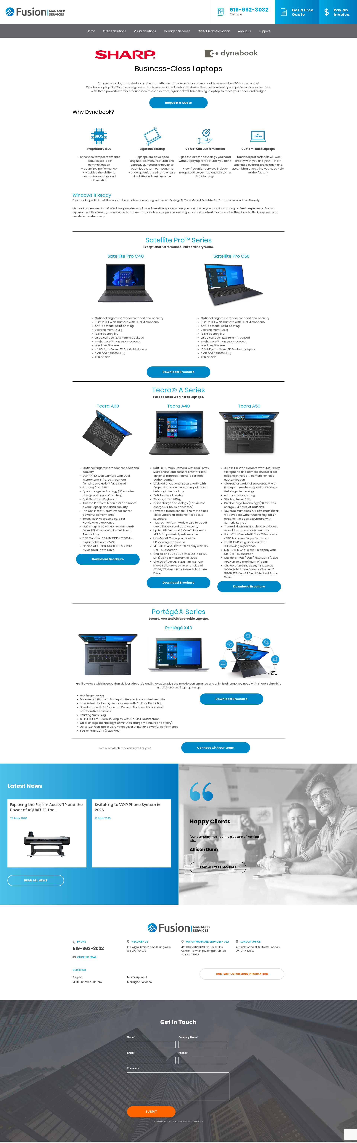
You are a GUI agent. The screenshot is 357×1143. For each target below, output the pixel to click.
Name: (130, 1037)
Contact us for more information (242, 974)
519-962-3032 (249, 12)
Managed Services (177, 31)
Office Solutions (114, 31)
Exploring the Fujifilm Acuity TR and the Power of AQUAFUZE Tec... (46, 807)
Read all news (35, 880)
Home (91, 31)
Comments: (133, 1068)
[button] (178, 102)
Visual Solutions (145, 31)
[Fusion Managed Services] (35, 12)
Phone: (182, 1052)
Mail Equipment (137, 977)
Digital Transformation (214, 31)
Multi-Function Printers (87, 982)
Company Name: (187, 1037)
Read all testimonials (218, 867)
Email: (130, 1052)
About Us (244, 31)
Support (264, 31)
